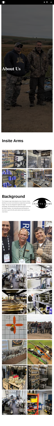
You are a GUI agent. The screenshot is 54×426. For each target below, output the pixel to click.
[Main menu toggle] (51, 2)
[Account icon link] (44, 2)
